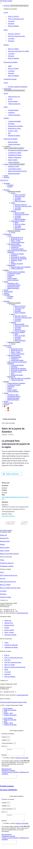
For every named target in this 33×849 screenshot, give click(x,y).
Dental (6, 30)
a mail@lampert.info (22, 613)
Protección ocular (20, 196)
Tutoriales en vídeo (12, 283)
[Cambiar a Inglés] (9, 186)
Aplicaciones (7, 234)
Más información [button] (6, 769)
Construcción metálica (17, 254)
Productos (6, 190)
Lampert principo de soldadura (16, 272)
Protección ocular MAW (22, 214)
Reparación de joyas (17, 239)
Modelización (11, 265)
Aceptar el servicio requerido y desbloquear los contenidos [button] (15, 773)
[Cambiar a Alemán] (10, 185)
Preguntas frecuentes (13, 286)
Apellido (4, 740)
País (3, 746)
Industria (6, 45)
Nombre (4, 737)
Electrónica (14, 255)
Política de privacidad (10, 710)
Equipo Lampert (12, 278)
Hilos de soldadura (20, 201)
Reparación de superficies (18, 257)
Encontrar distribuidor (8, 790)
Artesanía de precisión (10, 79)
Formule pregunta (7, 786)
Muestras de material (17, 263)
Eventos (6, 290)
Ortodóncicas (15, 247)
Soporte (6, 281)
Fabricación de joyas (17, 237)
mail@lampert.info (22, 695)
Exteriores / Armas (16, 260)
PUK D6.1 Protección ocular (23, 206)
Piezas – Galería (15, 240)
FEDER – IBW (8, 713)
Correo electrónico (7, 743)
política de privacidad (22, 757)
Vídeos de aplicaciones (17, 242)
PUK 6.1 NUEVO (20, 194)
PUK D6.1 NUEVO (21, 204)
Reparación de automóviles (19, 258)
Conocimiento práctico (13, 285)
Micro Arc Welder (20, 224)
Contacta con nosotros (10, 715)
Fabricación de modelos (10, 62)
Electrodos (18, 199)
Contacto (6, 404)
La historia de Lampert (13, 273)
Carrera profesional (12, 280)
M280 (16, 222)
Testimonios (10, 275)
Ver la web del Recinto (8, 516)
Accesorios (18, 198)
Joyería (6, 12)
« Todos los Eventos (9, 419)
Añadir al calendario (12, 474)
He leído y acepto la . (16, 757)
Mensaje (4, 755)
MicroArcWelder (19, 213)
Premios (9, 276)
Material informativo (13, 288)
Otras (12, 262)
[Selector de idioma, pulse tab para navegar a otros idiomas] (7, 183)
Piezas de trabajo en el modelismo (21, 267)
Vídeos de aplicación (17, 268)
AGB (5, 711)
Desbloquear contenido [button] (8, 770)
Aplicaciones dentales (13, 244)
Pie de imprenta (8, 708)
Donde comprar (8, 291)
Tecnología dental (16, 245)
